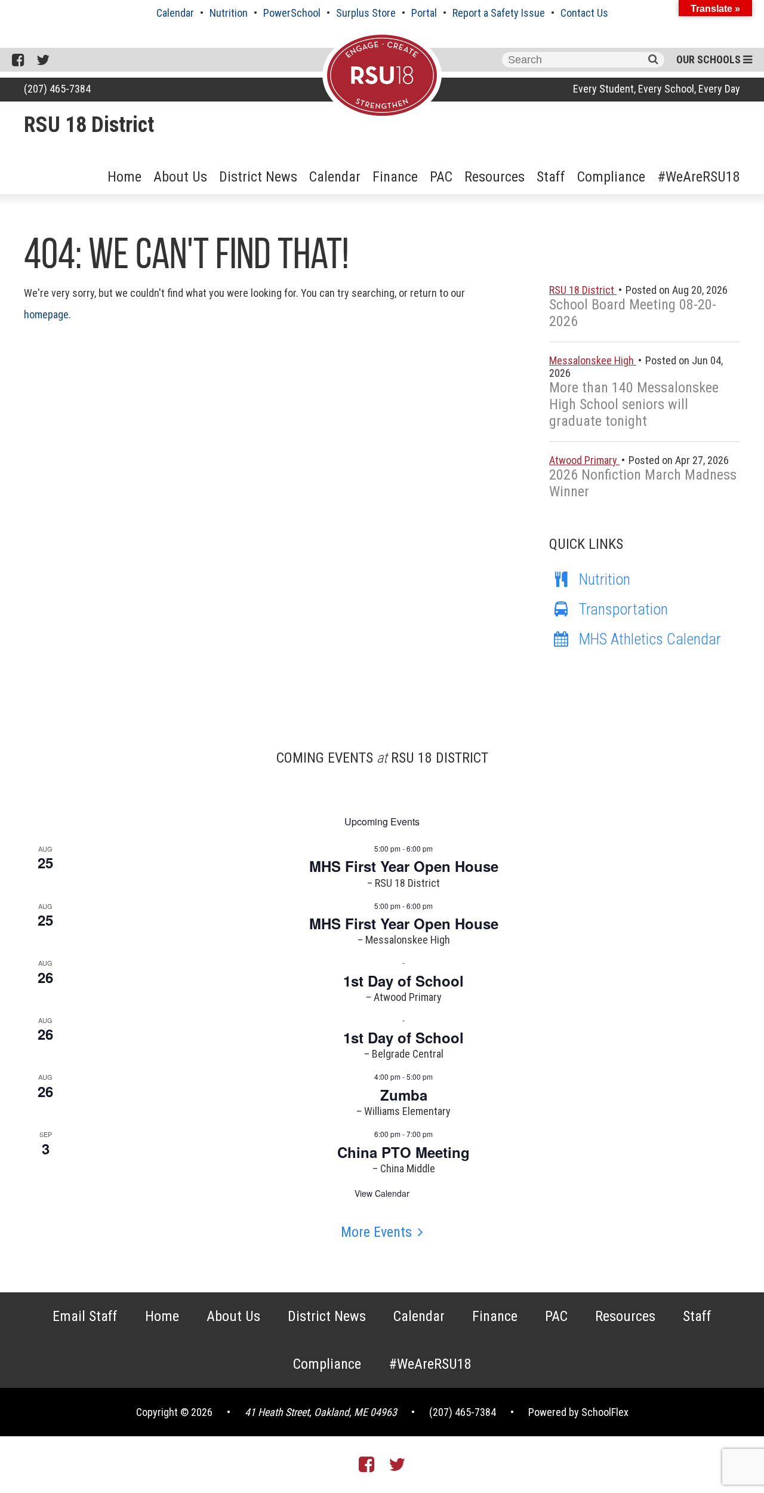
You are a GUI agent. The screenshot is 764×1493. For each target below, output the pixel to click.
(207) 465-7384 (57, 88)
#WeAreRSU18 (698, 176)
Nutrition (229, 13)
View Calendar (382, 1193)
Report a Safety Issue (498, 13)
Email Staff (85, 1316)
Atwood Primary (584, 460)
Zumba (403, 1095)
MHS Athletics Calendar (650, 639)
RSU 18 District (89, 124)
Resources (494, 176)
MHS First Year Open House (403, 866)
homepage (46, 314)
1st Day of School (403, 980)
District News (258, 176)
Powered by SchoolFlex (578, 1412)
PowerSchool (292, 13)
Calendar (175, 13)
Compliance (611, 176)
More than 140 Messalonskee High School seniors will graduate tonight (634, 404)
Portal (424, 13)
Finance (395, 176)
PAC (441, 176)
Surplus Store (366, 13)
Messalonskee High (592, 360)
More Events (376, 1232)
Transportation (623, 609)
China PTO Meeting (403, 1152)
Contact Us (584, 13)
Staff (551, 176)
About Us (180, 176)
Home (124, 176)
